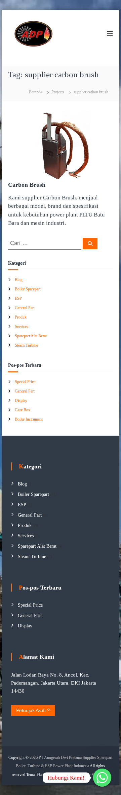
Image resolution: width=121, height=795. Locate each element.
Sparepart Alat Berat (31, 336)
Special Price (25, 381)
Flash (41, 774)
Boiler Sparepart (28, 289)
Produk (21, 317)
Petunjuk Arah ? (33, 710)
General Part (25, 307)
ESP (18, 298)
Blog (19, 279)
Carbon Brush (26, 184)
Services (21, 326)
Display (21, 400)
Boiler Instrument (29, 419)
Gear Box (22, 410)
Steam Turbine (26, 345)
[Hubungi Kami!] (102, 778)
